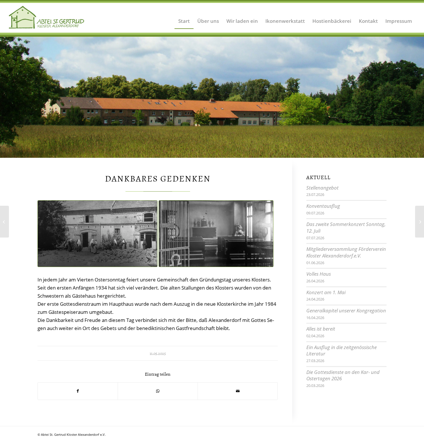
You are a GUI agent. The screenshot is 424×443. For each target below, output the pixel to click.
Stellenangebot (322, 187)
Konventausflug (323, 206)
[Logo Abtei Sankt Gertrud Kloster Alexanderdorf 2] (46, 17)
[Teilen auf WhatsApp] (158, 391)
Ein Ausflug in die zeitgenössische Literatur (341, 350)
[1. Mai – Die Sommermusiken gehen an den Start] (4, 222)
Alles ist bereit (320, 328)
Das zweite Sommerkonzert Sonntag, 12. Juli (346, 227)
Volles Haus (318, 273)
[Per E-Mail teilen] (237, 391)
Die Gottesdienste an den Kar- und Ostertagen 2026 (343, 375)
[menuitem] (184, 17)
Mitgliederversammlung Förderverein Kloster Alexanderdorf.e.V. (346, 252)
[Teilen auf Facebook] (78, 391)
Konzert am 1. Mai (326, 292)
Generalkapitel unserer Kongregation (346, 310)
